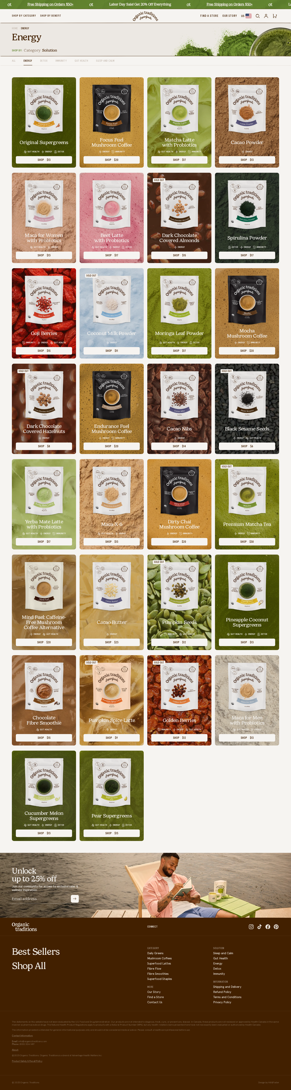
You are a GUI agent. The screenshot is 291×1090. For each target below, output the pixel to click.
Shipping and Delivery (227, 986)
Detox (44, 60)
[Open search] (257, 16)
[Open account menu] (266, 16)
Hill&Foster (273, 1083)
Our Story (154, 992)
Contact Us (154, 1002)
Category (32, 50)
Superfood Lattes (159, 963)
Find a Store (155, 997)
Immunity (61, 60)
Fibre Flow (154, 968)
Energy (28, 60)
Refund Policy (222, 992)
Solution (49, 50)
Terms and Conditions (227, 997)
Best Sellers (36, 951)
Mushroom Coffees (159, 958)
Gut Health (81, 60)
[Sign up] (75, 899)
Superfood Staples (159, 979)
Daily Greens (155, 953)
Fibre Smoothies (158, 973)
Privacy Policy (222, 1002)
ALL (14, 60)
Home (15, 28)
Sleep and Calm (105, 60)
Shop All (29, 965)
